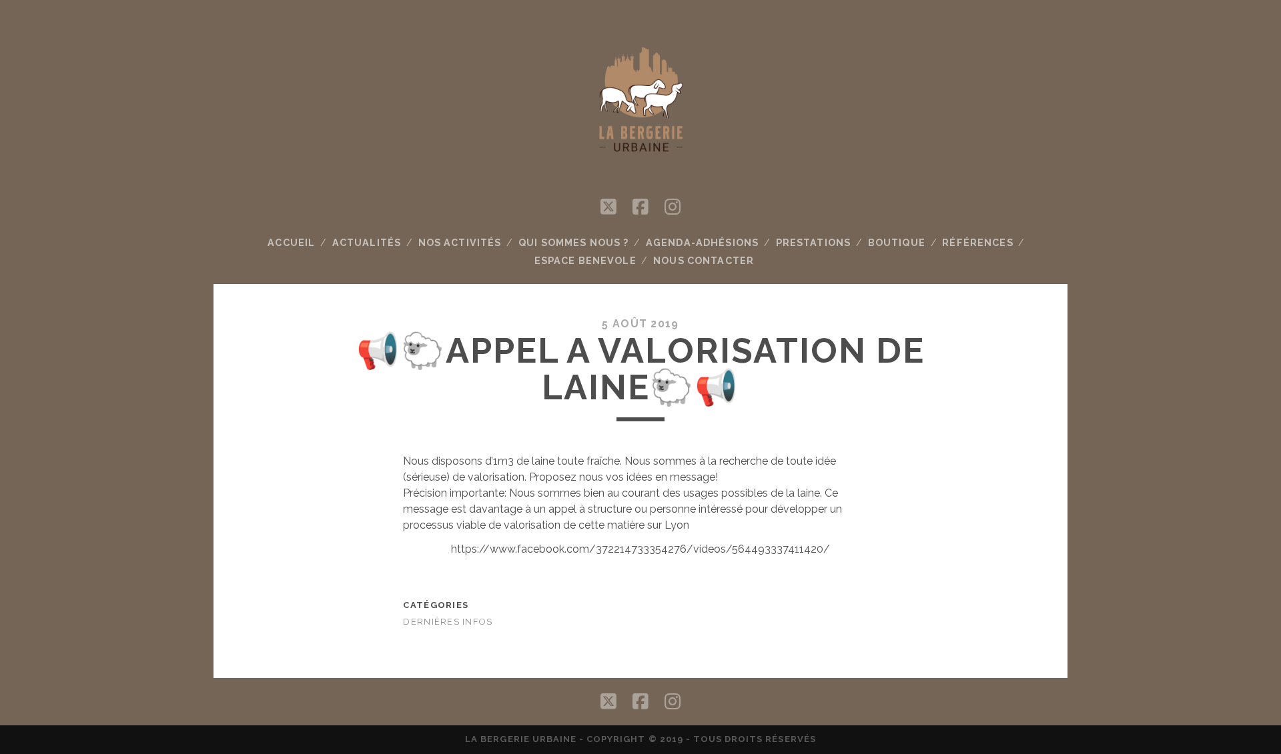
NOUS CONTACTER (703, 260)
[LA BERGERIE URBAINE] (640, 162)
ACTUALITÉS (366, 242)
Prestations (813, 242)
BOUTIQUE (896, 242)
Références (977, 242)
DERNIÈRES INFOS (447, 622)
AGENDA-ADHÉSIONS (702, 242)
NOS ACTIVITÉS (460, 242)
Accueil (291, 242)
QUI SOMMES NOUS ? (573, 242)
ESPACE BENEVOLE (585, 260)
